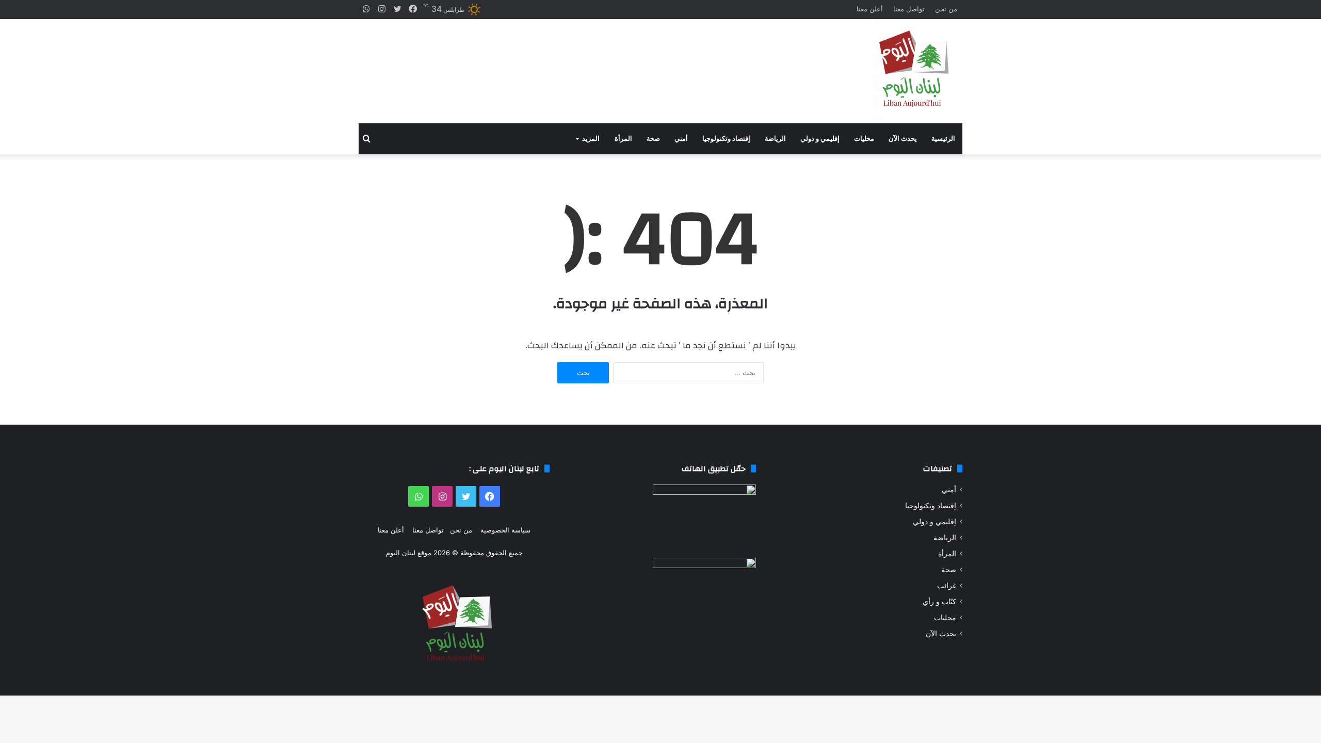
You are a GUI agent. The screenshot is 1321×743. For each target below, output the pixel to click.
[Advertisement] (557, 62)
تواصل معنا (909, 9)
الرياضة (775, 138)
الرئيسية (943, 138)
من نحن (946, 9)
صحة (653, 138)
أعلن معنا (870, 9)
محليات (864, 138)
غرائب (946, 586)
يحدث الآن (903, 138)
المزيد (591, 138)
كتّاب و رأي (939, 601)
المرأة (623, 138)
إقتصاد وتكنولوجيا (726, 138)
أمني (681, 138)
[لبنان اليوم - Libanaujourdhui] (910, 71)
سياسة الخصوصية (505, 530)
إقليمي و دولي (820, 138)
